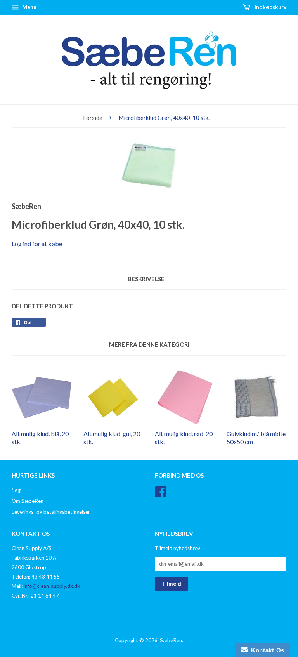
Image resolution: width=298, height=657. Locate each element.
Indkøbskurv (269, 6)
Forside (92, 117)
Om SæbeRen (27, 501)
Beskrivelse (146, 278)
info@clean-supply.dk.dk (52, 586)
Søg (16, 490)
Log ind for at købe (37, 243)
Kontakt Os (266, 650)
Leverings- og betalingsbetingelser (51, 512)
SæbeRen (171, 640)
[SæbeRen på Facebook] (160, 494)
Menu (28, 6)
